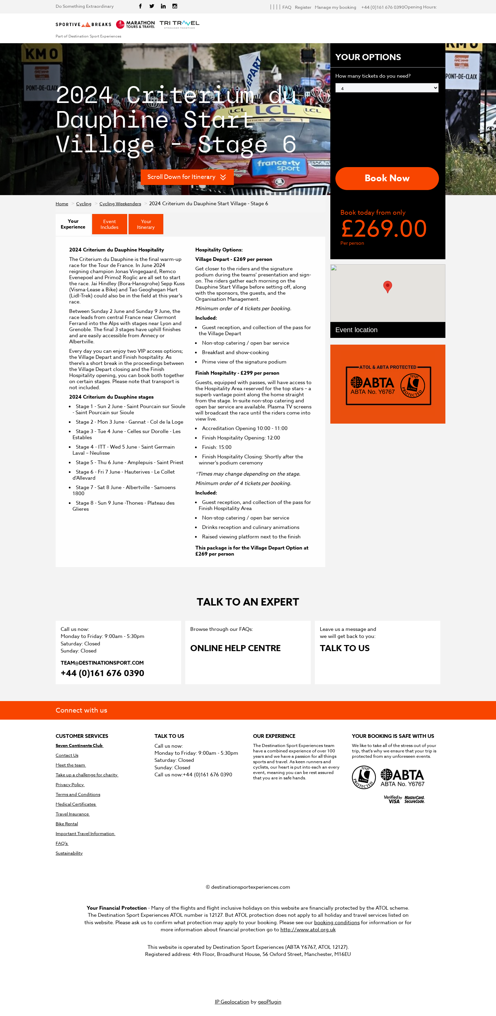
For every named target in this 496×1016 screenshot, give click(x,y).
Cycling (83, 203)
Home (62, 203)
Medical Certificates (76, 804)
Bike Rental (67, 824)
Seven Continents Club (80, 745)
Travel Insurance (73, 814)
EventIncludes (109, 224)
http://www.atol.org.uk (308, 929)
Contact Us (67, 755)
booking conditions (337, 922)
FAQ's (62, 843)
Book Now (387, 178)
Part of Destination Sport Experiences (88, 36)
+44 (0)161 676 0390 (102, 674)
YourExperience (73, 224)
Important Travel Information (85, 833)
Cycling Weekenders (120, 203)
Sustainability (69, 853)
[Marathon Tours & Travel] (135, 25)
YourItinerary (146, 224)
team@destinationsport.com (102, 662)
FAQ (287, 7)
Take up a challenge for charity (87, 775)
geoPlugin (269, 1002)
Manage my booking (335, 7)
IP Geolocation (232, 1002)
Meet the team (71, 765)
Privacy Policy (70, 784)
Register (303, 7)
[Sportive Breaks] (83, 25)
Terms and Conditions (78, 794)
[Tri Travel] (179, 25)
